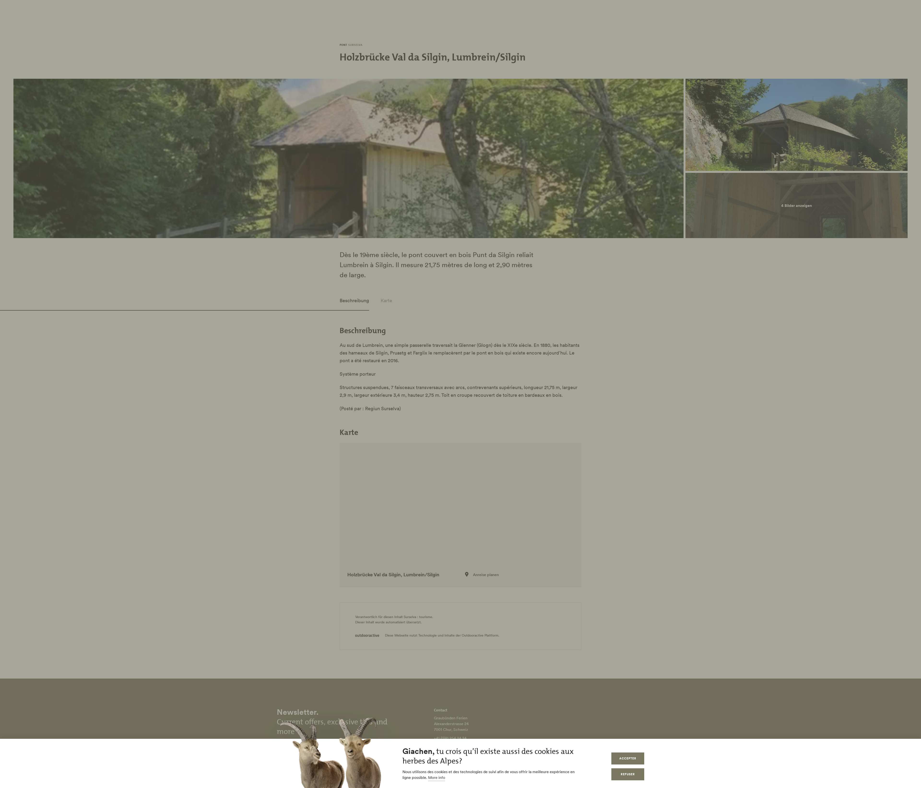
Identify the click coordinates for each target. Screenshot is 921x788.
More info (436, 777)
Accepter (627, 758)
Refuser (628, 774)
